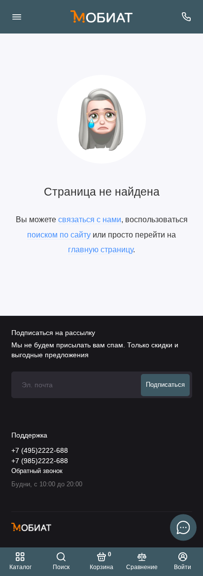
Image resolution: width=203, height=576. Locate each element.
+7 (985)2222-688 (39, 461)
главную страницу (100, 249)
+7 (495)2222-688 (39, 450)
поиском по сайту (59, 234)
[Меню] (17, 17)
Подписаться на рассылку (53, 332)
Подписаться (165, 384)
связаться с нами (89, 219)
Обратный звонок (37, 471)
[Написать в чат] (183, 527)
